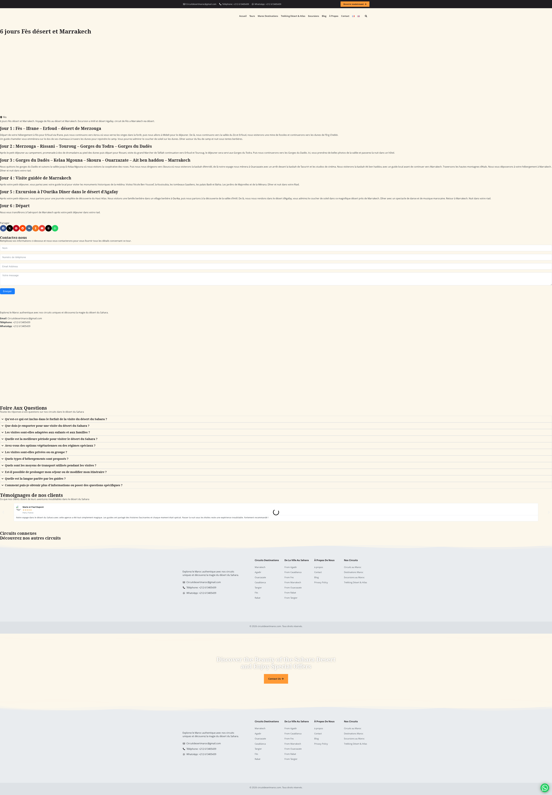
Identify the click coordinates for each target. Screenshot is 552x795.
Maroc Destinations (268, 16)
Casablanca (260, 582)
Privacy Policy (321, 582)
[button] (366, 16)
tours (252, 16)
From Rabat (290, 592)
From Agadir (290, 567)
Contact (345, 16)
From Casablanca (292, 572)
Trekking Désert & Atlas (293, 16)
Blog (324, 16)
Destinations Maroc (353, 572)
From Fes (289, 577)
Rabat (257, 597)
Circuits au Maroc (352, 567)
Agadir (258, 572)
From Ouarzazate (293, 587)
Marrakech (260, 567)
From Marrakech (292, 582)
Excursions (313, 16)
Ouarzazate (260, 577)
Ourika (176, 198)
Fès (5, 117)
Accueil (243, 16)
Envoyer (7, 291)
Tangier (258, 587)
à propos (333, 16)
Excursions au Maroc (354, 577)
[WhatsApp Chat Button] (544, 788)
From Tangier (290, 597)
